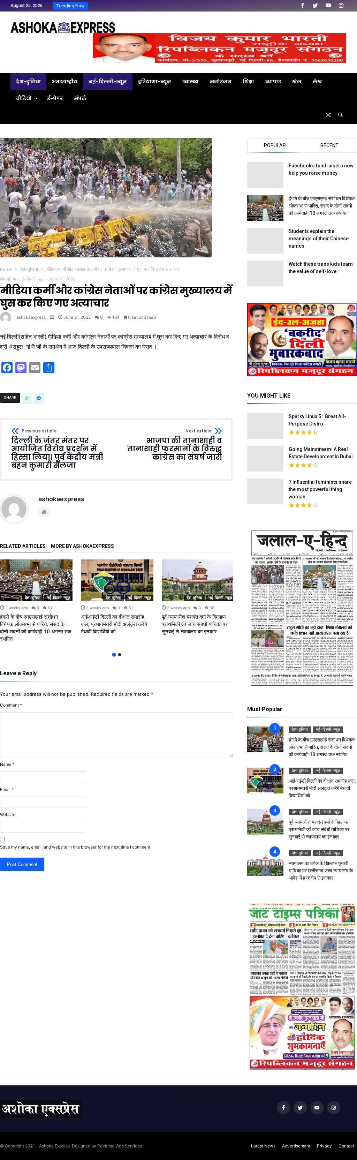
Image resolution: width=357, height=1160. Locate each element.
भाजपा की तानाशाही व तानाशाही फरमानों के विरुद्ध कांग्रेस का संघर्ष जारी (174, 445)
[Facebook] (302, 6)
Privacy (324, 1145)
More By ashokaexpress (82, 546)
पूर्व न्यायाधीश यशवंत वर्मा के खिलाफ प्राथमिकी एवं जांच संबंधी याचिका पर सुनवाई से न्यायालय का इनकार (195, 624)
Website (7, 814)
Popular (275, 145)
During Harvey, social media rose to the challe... (138, 5)
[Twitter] (315, 6)
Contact (346, 1145)
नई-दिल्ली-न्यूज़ (32, 278)
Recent (329, 145)
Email (7, 789)
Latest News (263, 1145)
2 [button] (119, 654)
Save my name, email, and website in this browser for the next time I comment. (75, 847)
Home (6, 269)
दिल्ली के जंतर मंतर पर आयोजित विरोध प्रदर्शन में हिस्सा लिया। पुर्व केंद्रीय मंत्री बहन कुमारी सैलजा (57, 449)
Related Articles (23, 546)
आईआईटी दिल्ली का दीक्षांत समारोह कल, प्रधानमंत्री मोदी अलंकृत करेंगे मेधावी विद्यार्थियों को (114, 624)
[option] (36, 601)
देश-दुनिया (29, 269)
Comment (11, 705)
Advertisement (296, 1145)
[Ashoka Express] (62, 22)
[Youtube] (328, 6)
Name (7, 764)
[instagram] (341, 6)
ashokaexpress (31, 317)
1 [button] (114, 654)
